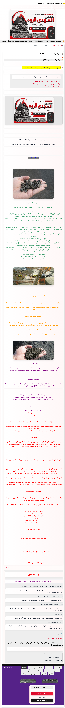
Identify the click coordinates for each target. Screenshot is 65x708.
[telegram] (11, 667)
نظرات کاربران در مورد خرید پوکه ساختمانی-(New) (47, 81)
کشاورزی (51, 674)
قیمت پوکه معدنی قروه (58, 7)
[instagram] (9, 667)
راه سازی (44, 674)
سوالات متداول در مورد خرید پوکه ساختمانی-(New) (47, 84)
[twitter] (4, 667)
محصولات (36, 7)
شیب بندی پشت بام (36, 671)
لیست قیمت (44, 7)
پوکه (50, 7)
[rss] (7, 667)
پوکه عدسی (32, 668)
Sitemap (23, 7)
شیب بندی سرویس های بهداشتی (31, 674)
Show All (24, 668)
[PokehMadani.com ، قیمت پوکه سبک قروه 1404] (32, 24)
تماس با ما (30, 7)
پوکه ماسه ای (25, 671)
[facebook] (2, 667)
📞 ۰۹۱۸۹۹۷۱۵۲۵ (42, 700)
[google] (6, 667)
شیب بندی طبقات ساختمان (52, 671)
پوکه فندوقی (49, 668)
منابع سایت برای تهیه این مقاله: (52, 86)
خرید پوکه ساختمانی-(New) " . (53, 638)
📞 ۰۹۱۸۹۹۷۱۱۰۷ (42, 694)
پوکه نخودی (58, 668)
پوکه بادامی (40, 668)
